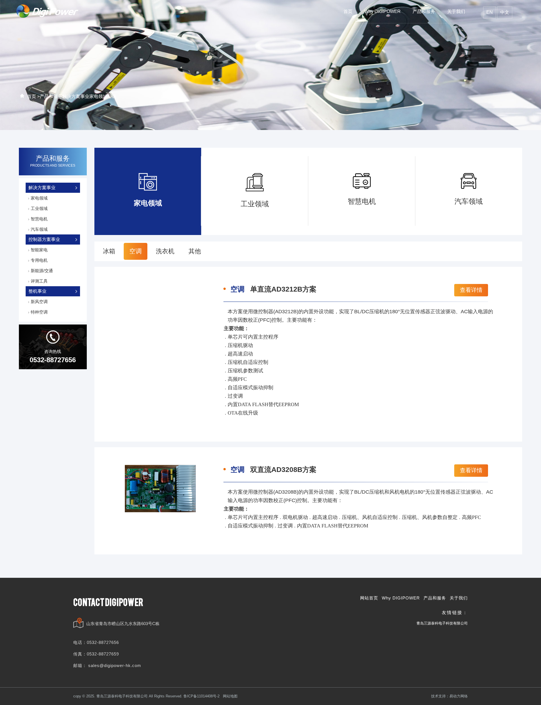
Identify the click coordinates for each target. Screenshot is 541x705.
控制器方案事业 (44, 239)
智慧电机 (39, 218)
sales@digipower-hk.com (114, 665)
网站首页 (369, 598)
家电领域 (98, 96)
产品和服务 (51, 96)
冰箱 (109, 251)
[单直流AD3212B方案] (160, 311)
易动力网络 (458, 696)
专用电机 (39, 260)
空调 (111, 96)
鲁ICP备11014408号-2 (201, 696)
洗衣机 (165, 251)
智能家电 (39, 249)
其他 (195, 251)
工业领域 (39, 208)
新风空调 (39, 301)
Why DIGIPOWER (401, 598)
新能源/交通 (42, 270)
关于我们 (459, 598)
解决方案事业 (75, 96)
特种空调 (39, 312)
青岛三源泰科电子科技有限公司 (442, 623)
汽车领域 (39, 229)
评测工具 (39, 281)
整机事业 (37, 291)
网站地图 (230, 696)
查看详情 (472, 290)
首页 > (33, 96)
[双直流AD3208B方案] (160, 488)
